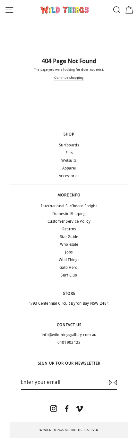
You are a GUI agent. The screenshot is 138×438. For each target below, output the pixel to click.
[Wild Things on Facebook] (66, 408)
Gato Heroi (69, 267)
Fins (69, 153)
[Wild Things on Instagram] (53, 408)
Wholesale (69, 244)
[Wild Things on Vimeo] (79, 408)
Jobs (69, 252)
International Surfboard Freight (69, 206)
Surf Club (69, 275)
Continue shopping (68, 78)
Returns (69, 229)
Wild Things (69, 260)
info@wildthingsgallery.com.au (69, 335)
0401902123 (69, 342)
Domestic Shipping (68, 213)
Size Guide (69, 237)
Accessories (69, 176)
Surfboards (69, 145)
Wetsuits (68, 160)
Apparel (69, 168)
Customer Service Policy (69, 221)
